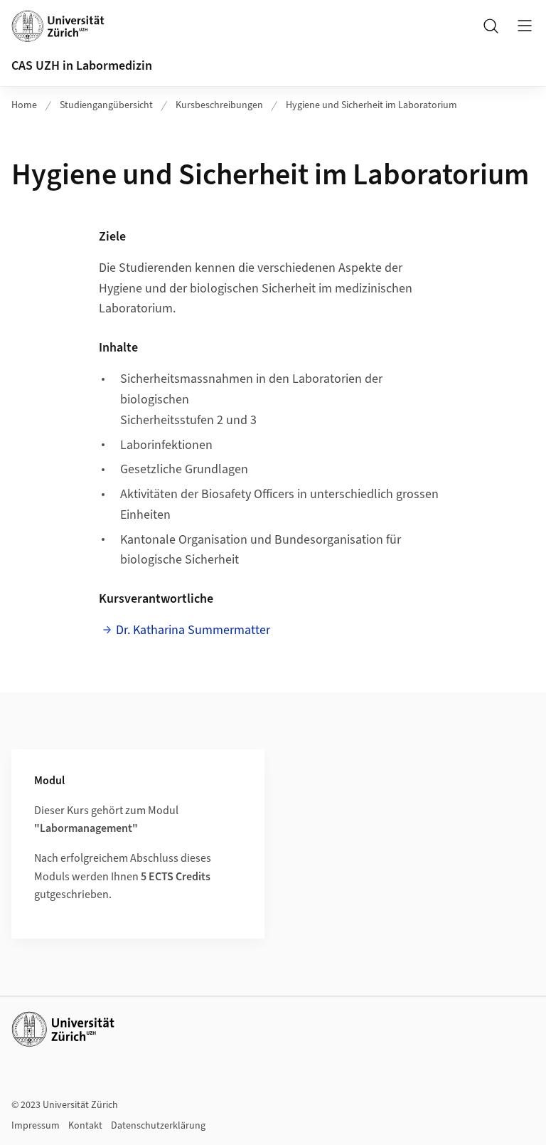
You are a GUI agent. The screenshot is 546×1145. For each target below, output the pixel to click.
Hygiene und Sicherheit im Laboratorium (371, 105)
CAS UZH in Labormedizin (81, 66)
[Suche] (490, 26)
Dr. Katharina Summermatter (193, 630)
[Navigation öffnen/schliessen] (525, 26)
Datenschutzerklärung (158, 1126)
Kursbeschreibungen (219, 105)
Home (24, 105)
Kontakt (85, 1126)
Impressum (35, 1126)
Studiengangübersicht (106, 105)
